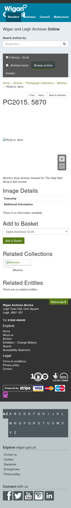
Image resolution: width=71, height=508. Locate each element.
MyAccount (61, 17)
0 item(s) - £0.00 (17, 57)
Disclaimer (10, 464)
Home (6, 83)
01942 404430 (16, 320)
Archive (17, 83)
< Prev (31, 95)
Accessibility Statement (16, 350)
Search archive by (14, 38)
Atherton (62, 83)
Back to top (57, 302)
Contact (10, 73)
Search (7, 346)
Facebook (7, 495)
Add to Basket (13, 241)
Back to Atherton (57, 95)
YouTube (28, 495)
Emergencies (12, 469)
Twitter (18, 495)
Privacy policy (11, 365)
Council (45, 17)
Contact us (10, 454)
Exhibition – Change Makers (20, 342)
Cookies (8, 459)
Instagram (39, 495)
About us (8, 335)
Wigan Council (15, 11)
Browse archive (43, 65)
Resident (13, 17)
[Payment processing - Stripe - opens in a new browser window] (18, 388)
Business (29, 17)
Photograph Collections (40, 83)
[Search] (64, 44)
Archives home (18, 65)
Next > (42, 95)
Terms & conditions (14, 361)
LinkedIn (49, 495)
